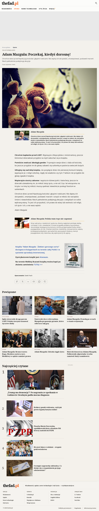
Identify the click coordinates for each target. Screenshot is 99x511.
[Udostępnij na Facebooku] (17, 281)
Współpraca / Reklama (33, 500)
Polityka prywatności (65, 508)
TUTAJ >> (38, 264)
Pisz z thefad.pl (55, 494)
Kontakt (29, 497)
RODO (52, 500)
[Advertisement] (49, 25)
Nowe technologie (29, 9)
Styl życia (43, 9)
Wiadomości (7, 9)
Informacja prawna (90, 508)
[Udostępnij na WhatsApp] (39, 281)
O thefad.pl (30, 494)
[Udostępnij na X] (22, 281)
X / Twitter (78, 494)
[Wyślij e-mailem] (34, 281)
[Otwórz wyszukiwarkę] (95, 3)
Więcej (51, 9)
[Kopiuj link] (45, 281)
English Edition (55, 497)
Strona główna (6, 47)
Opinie (16, 9)
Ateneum (44, 257)
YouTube (77, 500)
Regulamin (78, 508)
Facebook (77, 497)
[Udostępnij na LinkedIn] (28, 281)
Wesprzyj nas (31, 503)
